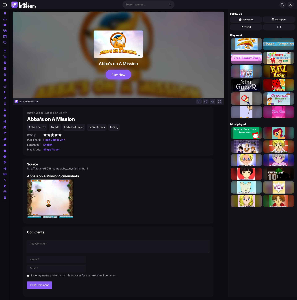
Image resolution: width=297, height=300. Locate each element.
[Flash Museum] (23, 4)
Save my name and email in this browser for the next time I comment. (73, 275)
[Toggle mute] (212, 101)
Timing (114, 127)
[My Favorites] (282, 4)
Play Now (118, 74)
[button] (5, 5)
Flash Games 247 (54, 139)
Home (30, 112)
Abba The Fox (37, 127)
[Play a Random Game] (290, 4)
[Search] (170, 4)
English (47, 144)
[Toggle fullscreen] (219, 101)
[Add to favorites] (199, 101)
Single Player (51, 149)
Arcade (54, 127)
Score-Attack (96, 127)
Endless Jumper (74, 127)
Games (39, 112)
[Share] (206, 101)
